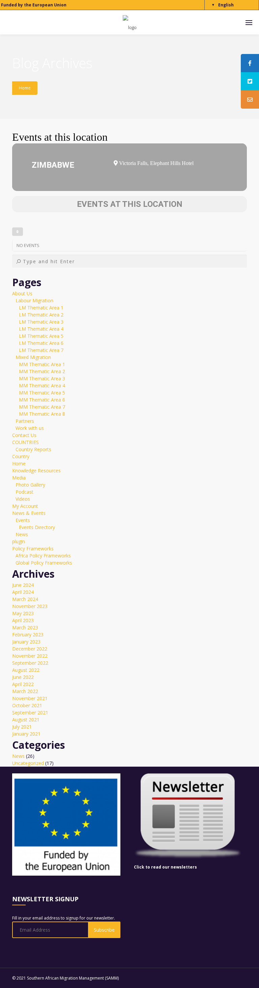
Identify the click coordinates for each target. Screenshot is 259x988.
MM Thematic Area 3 (42, 378)
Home (25, 88)
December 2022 (29, 649)
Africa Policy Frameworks (43, 555)
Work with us (30, 428)
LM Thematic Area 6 (41, 343)
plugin (18, 541)
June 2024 (23, 585)
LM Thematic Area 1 (41, 307)
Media (19, 477)
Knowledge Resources (36, 470)
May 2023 (23, 613)
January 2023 (26, 641)
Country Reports (33, 449)
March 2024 (25, 599)
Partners (25, 421)
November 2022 (30, 656)
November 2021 (30, 698)
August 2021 (25, 719)
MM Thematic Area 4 (42, 385)
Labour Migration (34, 300)
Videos (23, 499)
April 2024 (23, 592)
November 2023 (30, 606)
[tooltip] (250, 63)
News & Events (29, 513)
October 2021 (27, 705)
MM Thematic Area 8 (42, 414)
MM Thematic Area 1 (42, 364)
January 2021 (26, 734)
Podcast (24, 492)
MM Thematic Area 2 (42, 371)
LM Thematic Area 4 (41, 329)
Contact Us (24, 435)
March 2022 (25, 691)
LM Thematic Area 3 (41, 322)
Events (23, 520)
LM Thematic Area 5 (41, 336)
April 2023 (23, 620)
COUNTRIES (25, 442)
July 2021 (22, 726)
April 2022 (23, 684)
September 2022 (30, 663)
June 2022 (23, 677)
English (226, 5)
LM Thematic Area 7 (41, 350)
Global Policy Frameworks (44, 562)
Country (20, 456)
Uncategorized (28, 763)
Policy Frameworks (33, 548)
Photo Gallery (30, 485)
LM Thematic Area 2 (41, 314)
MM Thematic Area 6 (42, 399)
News (22, 534)
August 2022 (25, 670)
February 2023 (28, 634)
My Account (25, 506)
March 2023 (25, 627)
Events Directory (37, 527)
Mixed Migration (33, 357)
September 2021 (30, 712)
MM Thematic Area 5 (42, 392)
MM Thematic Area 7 (42, 407)
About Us (22, 293)
